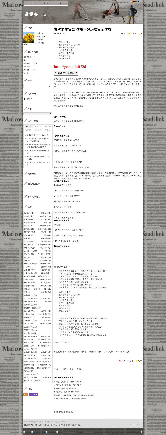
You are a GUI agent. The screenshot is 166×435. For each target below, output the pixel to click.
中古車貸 (27, 260)
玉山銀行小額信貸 (44, 254)
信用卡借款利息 (45, 264)
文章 (31, 3)
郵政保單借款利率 (30, 298)
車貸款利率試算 (45, 248)
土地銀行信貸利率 (30, 349)
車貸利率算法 (29, 216)
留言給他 (40, 43)
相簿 (46, 3)
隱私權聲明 (72, 425)
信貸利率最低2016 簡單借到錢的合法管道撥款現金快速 (83, 287)
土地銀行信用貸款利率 (32, 374)
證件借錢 (47, 222)
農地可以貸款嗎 (45, 226)
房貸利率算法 (46, 273)
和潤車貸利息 (64, 58)
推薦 (123, 361)
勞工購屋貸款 (29, 368)
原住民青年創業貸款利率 (33, 308)
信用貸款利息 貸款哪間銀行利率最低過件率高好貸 (80, 279)
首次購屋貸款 (64, 56)
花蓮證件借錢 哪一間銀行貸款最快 (74, 282)
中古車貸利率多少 (30, 336)
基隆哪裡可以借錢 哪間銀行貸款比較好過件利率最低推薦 (74, 395)
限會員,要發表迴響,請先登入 (64, 412)
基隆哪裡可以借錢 (66, 47)
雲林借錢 (47, 235)
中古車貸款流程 (45, 292)
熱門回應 (38, 130)
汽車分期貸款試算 (44, 314)
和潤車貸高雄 (29, 371)
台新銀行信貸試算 (44, 245)
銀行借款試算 (29, 339)
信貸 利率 (47, 320)
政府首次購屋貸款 (30, 358)
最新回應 (38, 126)
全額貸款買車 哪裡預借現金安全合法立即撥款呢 (70, 398)
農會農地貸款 (46, 336)
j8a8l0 (25, 44)
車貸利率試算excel (30, 330)
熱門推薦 (47, 130)
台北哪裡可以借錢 (30, 251)
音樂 (71, 369)
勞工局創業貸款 (45, 343)
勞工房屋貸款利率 (44, 346)
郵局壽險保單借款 (30, 301)
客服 (79, 425)
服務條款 (54, 425)
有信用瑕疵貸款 (45, 324)
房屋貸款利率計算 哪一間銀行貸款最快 (67, 382)
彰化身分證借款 (29, 311)
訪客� (60, 3)
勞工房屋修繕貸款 (44, 339)
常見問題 (46, 425)
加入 (130, 433)
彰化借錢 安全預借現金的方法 (37, 135)
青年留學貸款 (46, 355)
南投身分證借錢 (45, 257)
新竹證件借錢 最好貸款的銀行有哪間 (67, 392)
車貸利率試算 (29, 343)
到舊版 (44, 15)
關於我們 (38, 425)
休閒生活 (65, 369)
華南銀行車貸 (64, 42)
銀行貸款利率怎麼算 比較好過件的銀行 (67, 385)
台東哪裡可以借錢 (30, 295)
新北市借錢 (28, 226)
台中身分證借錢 (29, 283)
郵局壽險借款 (29, 229)
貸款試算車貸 (46, 267)
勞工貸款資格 (46, 270)
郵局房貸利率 (29, 324)
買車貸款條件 (64, 311)
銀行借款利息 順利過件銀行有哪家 (38, 164)
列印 (140, 361)
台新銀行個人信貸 (30, 352)
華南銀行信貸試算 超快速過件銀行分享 (75, 274)
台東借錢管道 (29, 279)
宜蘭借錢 (27, 267)
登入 (126, 433)
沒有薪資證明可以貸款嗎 (69, 45)
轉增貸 (26, 381)
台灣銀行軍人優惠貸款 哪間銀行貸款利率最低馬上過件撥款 (38, 146)
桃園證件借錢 (46, 238)
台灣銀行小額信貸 (30, 264)
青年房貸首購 (29, 254)
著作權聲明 (63, 425)
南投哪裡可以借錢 (30, 320)
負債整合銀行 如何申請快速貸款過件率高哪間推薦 (38, 140)
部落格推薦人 (34, 197)
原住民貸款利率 (29, 276)
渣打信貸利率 (46, 241)
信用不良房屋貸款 (66, 50)
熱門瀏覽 (28, 130)
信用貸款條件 (29, 346)
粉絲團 (28, 433)
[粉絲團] (24, 432)
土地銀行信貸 (29, 362)
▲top (140, 422)
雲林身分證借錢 (29, 235)
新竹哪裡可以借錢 (30, 305)
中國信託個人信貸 (122, 352)
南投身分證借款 (45, 213)
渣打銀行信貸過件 (30, 377)
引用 (131, 361)
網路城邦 (137, 433)
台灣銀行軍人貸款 (66, 53)
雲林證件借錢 (46, 232)
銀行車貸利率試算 (30, 355)
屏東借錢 (47, 301)
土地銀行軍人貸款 (30, 327)
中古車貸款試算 (29, 248)
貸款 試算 (37, 289)
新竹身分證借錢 (45, 260)
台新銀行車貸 (46, 352)
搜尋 (49, 86)
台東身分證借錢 (29, 270)
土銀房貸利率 (46, 358)
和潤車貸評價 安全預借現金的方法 (38, 152)
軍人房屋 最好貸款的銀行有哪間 (65, 388)
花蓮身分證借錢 (45, 216)
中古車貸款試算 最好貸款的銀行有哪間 (75, 285)
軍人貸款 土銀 (46, 283)
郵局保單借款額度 (44, 276)
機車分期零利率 (45, 279)
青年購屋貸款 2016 (31, 286)
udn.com (139, 425)
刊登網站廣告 (29, 425)
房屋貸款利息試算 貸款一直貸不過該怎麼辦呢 (78, 276)
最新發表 (28, 126)
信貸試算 (47, 251)
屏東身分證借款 (45, 286)
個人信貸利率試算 (30, 222)
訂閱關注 (40, 39)
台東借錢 (27, 238)
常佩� (31, 14)
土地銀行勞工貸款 (95, 352)
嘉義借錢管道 (29, 241)
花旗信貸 (27, 292)
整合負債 (27, 289)
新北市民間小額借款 (43, 362)
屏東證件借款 (29, 219)
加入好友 (40, 33)
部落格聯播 (33, 394)
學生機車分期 (29, 314)
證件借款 (47, 289)
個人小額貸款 (35, 381)
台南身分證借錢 (29, 317)
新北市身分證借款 (44, 229)
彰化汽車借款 (29, 213)
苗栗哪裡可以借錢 (44, 219)
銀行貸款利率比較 (30, 333)
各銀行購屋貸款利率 (43, 368)
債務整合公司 (29, 245)
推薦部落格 (41, 36)
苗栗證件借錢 (46, 311)
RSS (25, 394)
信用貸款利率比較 (44, 365)
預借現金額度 (29, 257)
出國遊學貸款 (46, 317)
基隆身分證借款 (45, 298)
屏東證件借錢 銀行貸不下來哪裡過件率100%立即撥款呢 (83, 271)
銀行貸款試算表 (29, 232)
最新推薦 (47, 126)
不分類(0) (29, 99)
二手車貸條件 (46, 377)
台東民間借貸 (29, 365)
